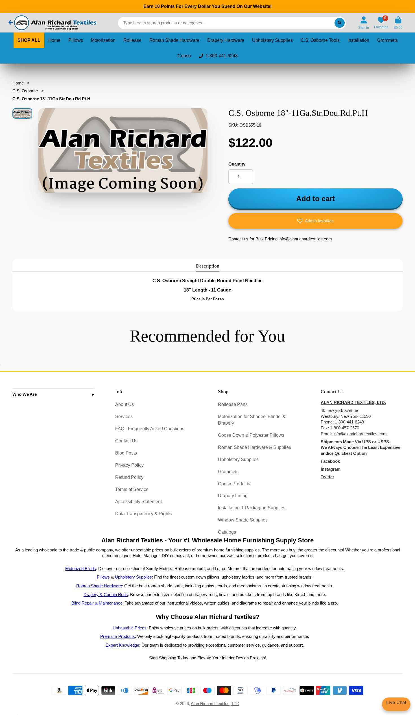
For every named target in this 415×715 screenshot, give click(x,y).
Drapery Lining (233, 495)
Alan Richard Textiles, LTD (215, 703)
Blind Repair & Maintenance (97, 603)
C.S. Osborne (25, 91)
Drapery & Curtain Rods (106, 594)
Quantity (236, 164)
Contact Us (126, 440)
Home (54, 40)
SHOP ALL (29, 40)
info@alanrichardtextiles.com (360, 434)
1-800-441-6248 (222, 55)
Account (363, 22)
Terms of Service (131, 489)
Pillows (75, 40)
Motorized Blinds (80, 568)
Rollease (132, 40)
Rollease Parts (233, 404)
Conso (184, 55)
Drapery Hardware (225, 40)
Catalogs (227, 531)
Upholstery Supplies (272, 40)
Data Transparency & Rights (143, 513)
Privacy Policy (129, 465)
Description (207, 266)
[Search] (339, 23)
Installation (358, 40)
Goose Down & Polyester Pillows (251, 435)
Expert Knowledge (122, 645)
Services (124, 416)
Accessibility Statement (138, 501)
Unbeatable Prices (130, 628)
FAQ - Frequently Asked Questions (149, 428)
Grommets (387, 40)
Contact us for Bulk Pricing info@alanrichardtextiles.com (280, 239)
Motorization (103, 40)
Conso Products (234, 483)
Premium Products (117, 636)
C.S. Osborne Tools (320, 40)
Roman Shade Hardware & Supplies (254, 447)
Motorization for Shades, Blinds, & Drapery (252, 419)
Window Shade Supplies (243, 519)
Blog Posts (126, 452)
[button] (315, 221)
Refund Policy (129, 477)
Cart (398, 22)
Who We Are (24, 394)
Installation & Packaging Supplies (251, 507)
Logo (54, 22)
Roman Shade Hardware (174, 40)
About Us (124, 404)
